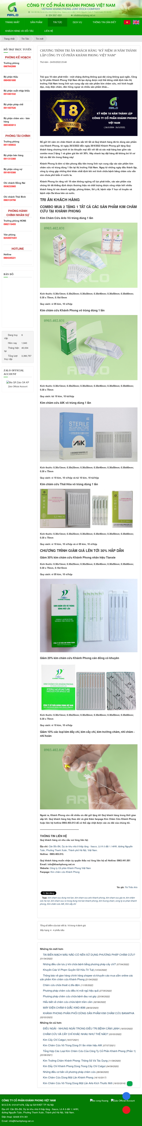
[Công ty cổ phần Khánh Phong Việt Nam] (71, 8)
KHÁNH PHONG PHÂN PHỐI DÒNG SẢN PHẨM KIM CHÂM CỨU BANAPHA (88, 1013)
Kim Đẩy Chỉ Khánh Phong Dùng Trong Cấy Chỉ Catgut (74, 1066)
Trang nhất (12, 22)
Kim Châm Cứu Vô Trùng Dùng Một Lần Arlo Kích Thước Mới (77, 1083)
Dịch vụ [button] (77, 22)
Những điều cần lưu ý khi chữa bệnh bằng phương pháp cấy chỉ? (79, 964)
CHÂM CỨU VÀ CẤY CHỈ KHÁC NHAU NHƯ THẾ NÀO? (75, 1034)
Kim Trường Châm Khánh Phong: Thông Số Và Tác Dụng (75, 1060)
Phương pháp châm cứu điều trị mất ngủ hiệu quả (71, 990)
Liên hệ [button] (48, 30)
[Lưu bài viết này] (135, 65)
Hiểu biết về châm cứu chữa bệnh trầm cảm (68, 1002)
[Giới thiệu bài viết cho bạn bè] (124, 65)
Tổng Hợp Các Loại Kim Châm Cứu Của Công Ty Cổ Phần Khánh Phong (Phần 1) (89, 1051)
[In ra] (129, 65)
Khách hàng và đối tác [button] (19, 30)
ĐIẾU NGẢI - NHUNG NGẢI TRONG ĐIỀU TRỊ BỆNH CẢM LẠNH (81, 1028)
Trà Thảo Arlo (131, 887)
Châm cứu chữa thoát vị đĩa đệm (61, 985)
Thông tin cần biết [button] (104, 22)
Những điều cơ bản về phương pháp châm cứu (69, 1072)
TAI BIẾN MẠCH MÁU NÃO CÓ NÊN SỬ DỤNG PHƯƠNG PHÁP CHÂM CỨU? (89, 954)
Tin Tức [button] (57, 22)
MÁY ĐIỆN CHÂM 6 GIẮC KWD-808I (64, 1007)
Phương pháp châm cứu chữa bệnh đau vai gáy (70, 996)
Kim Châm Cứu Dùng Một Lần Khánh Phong (68, 1077)
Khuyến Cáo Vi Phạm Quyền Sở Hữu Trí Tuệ (68, 969)
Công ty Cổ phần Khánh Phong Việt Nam (70, 868)
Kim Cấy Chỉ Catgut (54, 1039)
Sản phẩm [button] (36, 22)
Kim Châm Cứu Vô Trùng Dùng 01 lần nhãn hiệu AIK (72, 1045)
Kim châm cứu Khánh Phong (65, 872)
